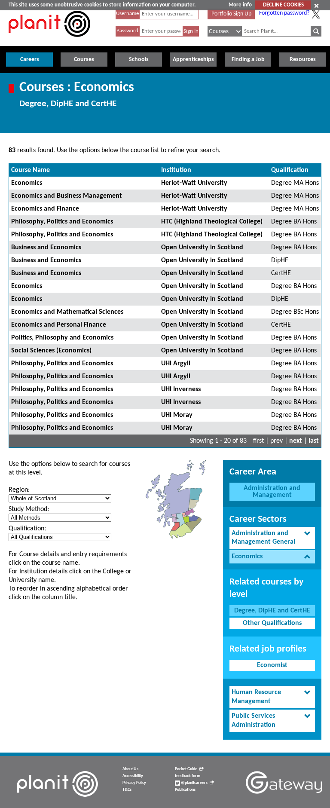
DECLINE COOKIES (283, 5)
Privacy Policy (134, 783)
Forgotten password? (284, 13)
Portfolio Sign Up (231, 14)
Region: (19, 490)
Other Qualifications (272, 623)
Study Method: (29, 509)
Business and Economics (46, 247)
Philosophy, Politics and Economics (62, 221)
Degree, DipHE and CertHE (272, 610)
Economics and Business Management (66, 196)
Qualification (290, 170)
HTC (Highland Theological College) (212, 221)
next (295, 441)
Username (127, 13)
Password (127, 31)
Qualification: (27, 528)
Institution (176, 170)
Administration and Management (272, 492)
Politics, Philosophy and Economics (62, 337)
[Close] (316, 5)
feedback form (187, 776)
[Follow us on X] (315, 14)
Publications (185, 790)
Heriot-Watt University (194, 183)
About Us (130, 769)
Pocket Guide (186, 769)
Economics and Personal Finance (58, 324)
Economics (26, 183)
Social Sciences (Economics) (51, 350)
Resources (303, 59)
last (314, 441)
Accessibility (132, 776)
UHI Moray (176, 415)
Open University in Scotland (202, 247)
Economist (272, 665)
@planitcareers (194, 783)
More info (240, 5)
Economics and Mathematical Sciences (67, 312)
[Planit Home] (49, 41)
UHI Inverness (181, 389)
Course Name (30, 170)
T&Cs (126, 790)
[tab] (272, 538)
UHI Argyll (175, 363)
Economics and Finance (45, 208)
